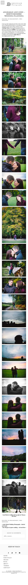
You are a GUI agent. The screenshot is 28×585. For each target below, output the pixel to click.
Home (6, 555)
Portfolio (8, 557)
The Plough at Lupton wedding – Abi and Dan (14, 527)
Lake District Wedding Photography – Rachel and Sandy (13, 525)
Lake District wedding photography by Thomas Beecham (14, 515)
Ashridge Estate (6, 28)
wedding (13, 29)
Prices (6, 559)
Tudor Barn (16, 34)
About (6, 563)
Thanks (6, 565)
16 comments (14, 533)
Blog (5, 561)
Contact (7, 567)
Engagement (14, 18)
